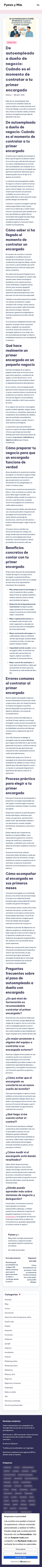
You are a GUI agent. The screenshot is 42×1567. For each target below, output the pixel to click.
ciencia (16, 1467)
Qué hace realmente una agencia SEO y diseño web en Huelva (19, 1453)
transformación (25, 1512)
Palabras (7, 1504)
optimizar (31, 1501)
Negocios (8, 1379)
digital (34, 1471)
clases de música (28, 1467)
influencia (18, 1493)
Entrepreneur (10, 1217)
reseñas (32, 1504)
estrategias (7, 1486)
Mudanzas (9, 1370)
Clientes (6, 1471)
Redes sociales (10, 1392)
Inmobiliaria (9, 1352)
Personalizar (21, 1549)
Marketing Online (11, 1366)
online (23, 1501)
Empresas (11, 42)
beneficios (7, 1467)
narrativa (15, 1501)
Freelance (8, 1339)
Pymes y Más (13, 5)
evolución (18, 1486)
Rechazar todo (20, 1553)
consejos (15, 1471)
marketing (23, 1497)
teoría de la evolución (11, 1512)
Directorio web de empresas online (18, 1317)
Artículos (8, 1300)
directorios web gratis (25, 1475)
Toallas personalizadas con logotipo (18, 1448)
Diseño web (9, 1322)
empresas (7, 1482)
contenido (25, 1471)
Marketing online (11, 1361)
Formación (9, 1335)
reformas (23, 1504)
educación (7, 1478)
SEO (5, 1508)
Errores (16, 1482)
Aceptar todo (20, 1557)
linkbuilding (28, 1493)
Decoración (9, 1313)
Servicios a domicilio (12, 1401)
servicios (13, 1508)
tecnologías (23, 1508)
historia (33, 1489)
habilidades (23, 1489)
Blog (6, 1304)
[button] (16, 1250)
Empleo (7, 1326)
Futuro (6, 1489)
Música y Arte (10, 1374)
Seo (6, 1396)
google (7, 1344)
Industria (8, 1348)
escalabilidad (26, 1482)
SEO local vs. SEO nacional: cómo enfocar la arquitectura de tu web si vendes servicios (20, 1436)
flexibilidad (28, 1486)
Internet (8, 1357)
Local (6, 1497)
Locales (13, 1497)
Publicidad (9, 1388)
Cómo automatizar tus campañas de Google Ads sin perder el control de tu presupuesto (19, 1427)
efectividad (18, 1478)
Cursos (7, 1308)
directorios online (9, 1475)
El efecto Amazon (10, 1444)
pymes (15, 1504)
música (6, 1501)
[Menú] (38, 5)
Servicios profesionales (14, 1405)
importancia (8, 1493)
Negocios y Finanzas (13, 1383)
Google (14, 1489)
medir (31, 1497)
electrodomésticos (31, 1478)
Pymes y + (13, 1234)
